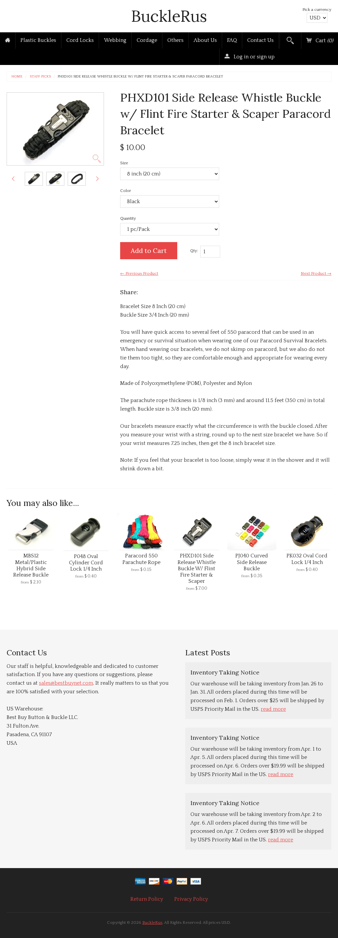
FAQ (232, 40)
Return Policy (146, 899)
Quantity (128, 218)
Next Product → (316, 273)
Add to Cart (149, 250)
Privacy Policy (191, 899)
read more (273, 709)
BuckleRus (169, 16)
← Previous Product (139, 273)
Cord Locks (80, 40)
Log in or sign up (253, 57)
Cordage (147, 40)
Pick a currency (316, 9)
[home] (7, 40)
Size (124, 163)
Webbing (115, 40)
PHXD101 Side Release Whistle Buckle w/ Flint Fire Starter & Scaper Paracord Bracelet (140, 76)
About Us (205, 40)
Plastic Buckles (38, 40)
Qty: (194, 250)
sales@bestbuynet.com (66, 683)
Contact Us (260, 40)
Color (125, 190)
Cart (323, 41)
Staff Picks (40, 76)
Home (17, 76)
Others (175, 40)
